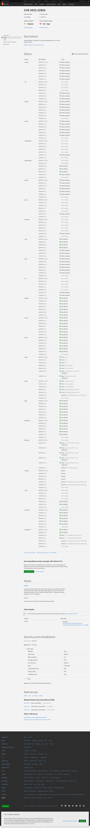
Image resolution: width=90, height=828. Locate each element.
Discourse (50, 787)
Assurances (71, 4)
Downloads (5, 784)
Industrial (33, 797)
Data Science (34, 750)
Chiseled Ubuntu (39, 781)
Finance (50, 797)
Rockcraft (70, 781)
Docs (46, 740)
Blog (42, 805)
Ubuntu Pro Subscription (30, 791)
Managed (34, 740)
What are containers (29, 781)
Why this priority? (28, 27)
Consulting (40, 740)
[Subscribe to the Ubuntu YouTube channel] (77, 806)
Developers (35, 764)
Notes (4, 39)
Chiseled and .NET (49, 781)
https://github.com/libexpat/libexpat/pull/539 (35, 717)
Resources (51, 744)
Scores (29, 678)
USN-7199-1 (27, 709)
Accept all (82, 821)
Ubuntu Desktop (6, 764)
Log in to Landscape (55, 777)
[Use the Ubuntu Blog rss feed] (84, 806)
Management (43, 757)
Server (31, 784)
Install (25, 737)
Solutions (4, 794)
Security (4, 774)
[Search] (88, 1)
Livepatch (41, 4)
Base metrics (30, 648)
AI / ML (3, 750)
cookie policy (31, 823)
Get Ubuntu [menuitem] (53, 1)
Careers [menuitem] (60, 1)
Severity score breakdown (9, 42)
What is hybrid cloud (55, 770)
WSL (35, 784)
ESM (36, 4)
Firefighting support (59, 787)
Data (27, 794)
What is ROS (33, 754)
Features (26, 760)
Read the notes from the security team (33, 45)
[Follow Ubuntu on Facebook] (66, 806)
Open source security (55, 794)
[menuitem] (83, 1)
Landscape (4, 777)
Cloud (3, 770)
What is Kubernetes (29, 744)
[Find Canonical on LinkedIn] (69, 806)
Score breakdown (43, 27)
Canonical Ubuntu (5, 1)
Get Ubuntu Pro (29, 571)
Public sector (40, 797)
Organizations (27, 764)
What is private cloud (43, 770)
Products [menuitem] (25, 1)
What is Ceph (27, 740)
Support (30, 737)
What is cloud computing (30, 770)
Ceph (3, 740)
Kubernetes (5, 744)
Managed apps (27, 747)
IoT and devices (66, 794)
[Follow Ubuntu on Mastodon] (62, 806)
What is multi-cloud (66, 770)
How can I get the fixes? (30, 552)
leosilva (26, 598)
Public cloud (75, 770)
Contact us (5, 806)
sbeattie (26, 585)
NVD (30, 695)
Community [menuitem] (45, 1)
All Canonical (82, 1)
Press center (54, 805)
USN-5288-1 (27, 703)
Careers (38, 805)
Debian (40, 695)
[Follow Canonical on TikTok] (80, 806)
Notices (64, 4)
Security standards (50, 4)
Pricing (44, 787)
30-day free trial (40, 571)
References (6, 44)
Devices (51, 791)
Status (4, 37)
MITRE (25, 695)
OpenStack (4, 737)
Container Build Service (61, 781)
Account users (37, 787)
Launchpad (35, 695)
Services (41, 760)
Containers (4, 781)
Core (39, 784)
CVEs (59, 4)
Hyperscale (26, 767)
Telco (45, 797)
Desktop (26, 784)
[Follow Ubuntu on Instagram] (73, 806)
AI (24, 794)
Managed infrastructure (8, 747)
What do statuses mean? (43, 552)
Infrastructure (32, 794)
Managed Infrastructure (43, 794)
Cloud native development (77, 794)
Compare (38, 777)
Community (40, 754)
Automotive (27, 797)
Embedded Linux (34, 757)
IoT (2, 757)
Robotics (4, 754)
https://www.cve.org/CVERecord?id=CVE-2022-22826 (37, 719)
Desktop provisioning (42, 791)
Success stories (33, 760)
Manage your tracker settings (70, 821)
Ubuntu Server (5, 767)
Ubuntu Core (5, 760)
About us (26, 805)
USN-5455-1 (27, 706)
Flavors (41, 764)
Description (6, 35)
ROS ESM (26, 754)
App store (26, 757)
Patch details (53, 552)
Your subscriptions (28, 787)
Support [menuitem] (38, 1)
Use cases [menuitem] (32, 1)
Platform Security (28, 4)
